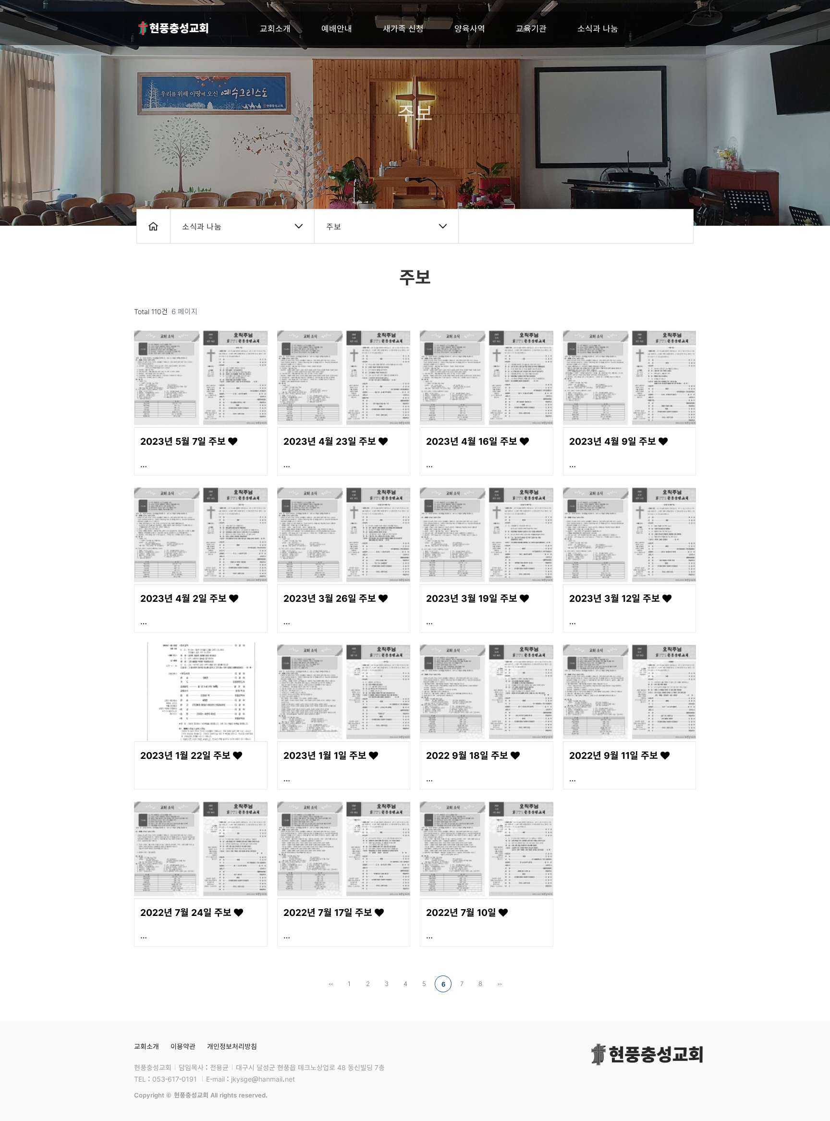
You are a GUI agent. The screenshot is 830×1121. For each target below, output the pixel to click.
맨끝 (499, 983)
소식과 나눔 (597, 28)
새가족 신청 (403, 28)
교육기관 (531, 28)
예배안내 (336, 28)
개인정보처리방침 (232, 1046)
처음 (330, 983)
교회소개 (275, 28)
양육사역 (469, 28)
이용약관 (183, 1046)
